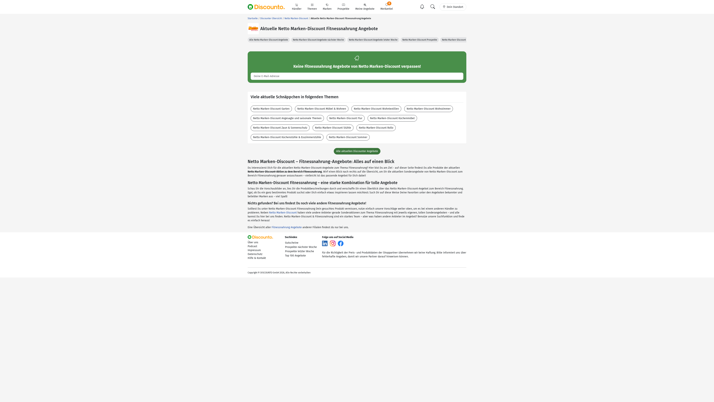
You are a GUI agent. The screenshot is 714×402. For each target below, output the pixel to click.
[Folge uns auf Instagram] (332, 243)
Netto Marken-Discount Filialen (458, 40)
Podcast (252, 246)
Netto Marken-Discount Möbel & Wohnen (321, 108)
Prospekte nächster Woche (301, 247)
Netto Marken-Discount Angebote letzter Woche (373, 40)
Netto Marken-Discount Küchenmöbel (392, 118)
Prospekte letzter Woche (299, 251)
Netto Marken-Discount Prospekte (419, 40)
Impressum (254, 250)
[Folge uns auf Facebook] (341, 243)
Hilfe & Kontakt (257, 258)
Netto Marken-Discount (283, 212)
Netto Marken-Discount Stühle (333, 127)
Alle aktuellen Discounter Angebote (357, 151)
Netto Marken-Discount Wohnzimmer (429, 108)
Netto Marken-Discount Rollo (376, 127)
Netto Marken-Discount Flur (345, 118)
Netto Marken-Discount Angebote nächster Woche (318, 40)
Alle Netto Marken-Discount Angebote (268, 40)
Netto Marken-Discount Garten (271, 108)
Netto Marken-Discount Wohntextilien (376, 108)
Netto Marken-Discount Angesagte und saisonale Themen (287, 118)
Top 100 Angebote (295, 255)
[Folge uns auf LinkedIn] (325, 243)
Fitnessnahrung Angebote (287, 227)
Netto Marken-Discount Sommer (348, 137)
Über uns (253, 242)
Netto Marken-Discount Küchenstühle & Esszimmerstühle (287, 137)
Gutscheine (291, 242)
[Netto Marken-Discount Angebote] (253, 28)
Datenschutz (255, 254)
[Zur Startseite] (268, 7)
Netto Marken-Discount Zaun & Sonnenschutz (280, 127)
